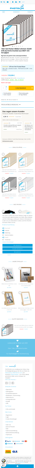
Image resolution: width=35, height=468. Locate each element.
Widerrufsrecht (10, 397)
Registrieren (9, 415)
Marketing (7, 233)
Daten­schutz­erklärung (8, 225)
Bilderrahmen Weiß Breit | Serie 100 (9, 284)
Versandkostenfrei (20, 462)
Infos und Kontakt (10, 409)
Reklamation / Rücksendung (13, 395)
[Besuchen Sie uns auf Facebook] (13, 383)
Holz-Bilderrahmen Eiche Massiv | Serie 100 (9, 309)
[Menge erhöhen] (6, 87)
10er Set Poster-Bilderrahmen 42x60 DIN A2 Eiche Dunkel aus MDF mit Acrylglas (23, 326)
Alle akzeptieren (18, 245)
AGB (7, 428)
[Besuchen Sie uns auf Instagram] (9, 383)
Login (7, 417)
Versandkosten (21, 78)
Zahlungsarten (9, 391)
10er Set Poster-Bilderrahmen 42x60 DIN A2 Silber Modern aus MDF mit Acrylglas (25, 195)
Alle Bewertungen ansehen (7, 141)
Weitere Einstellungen (8, 242)
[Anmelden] (13, 2)
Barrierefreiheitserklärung (12, 432)
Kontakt (8, 401)
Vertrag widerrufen (10, 399)
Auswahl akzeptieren (17, 248)
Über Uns (8, 424)
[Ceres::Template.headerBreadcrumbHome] (3, 11)
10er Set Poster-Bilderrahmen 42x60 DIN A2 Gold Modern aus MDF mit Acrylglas (9, 170)
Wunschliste (3, 155)
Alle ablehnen (17, 252)
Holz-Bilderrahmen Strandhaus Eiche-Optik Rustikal (25, 284)
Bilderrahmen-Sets (17, 372)
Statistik (7, 230)
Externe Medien (9, 235)
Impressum (9, 434)
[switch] (3, 466)
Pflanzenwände (15, 374)
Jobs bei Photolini (10, 426)
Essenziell (7, 228)
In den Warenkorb (21, 88)
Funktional (7, 239)
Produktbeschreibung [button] (10, 105)
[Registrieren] (16, 2)
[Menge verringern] (6, 89)
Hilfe (7, 403)
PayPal (6, 237)
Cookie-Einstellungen (11, 419)
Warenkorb (9, 389)
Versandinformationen (11, 393)
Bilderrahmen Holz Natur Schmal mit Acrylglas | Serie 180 (26, 309)
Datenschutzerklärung (11, 430)
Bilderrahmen (16, 11)
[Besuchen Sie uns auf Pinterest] (6, 383)
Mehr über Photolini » (10, 379)
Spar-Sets (30, 11)
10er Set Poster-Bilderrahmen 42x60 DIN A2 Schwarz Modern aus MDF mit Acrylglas (9, 195)
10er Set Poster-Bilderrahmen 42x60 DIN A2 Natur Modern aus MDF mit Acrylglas (25, 170)
